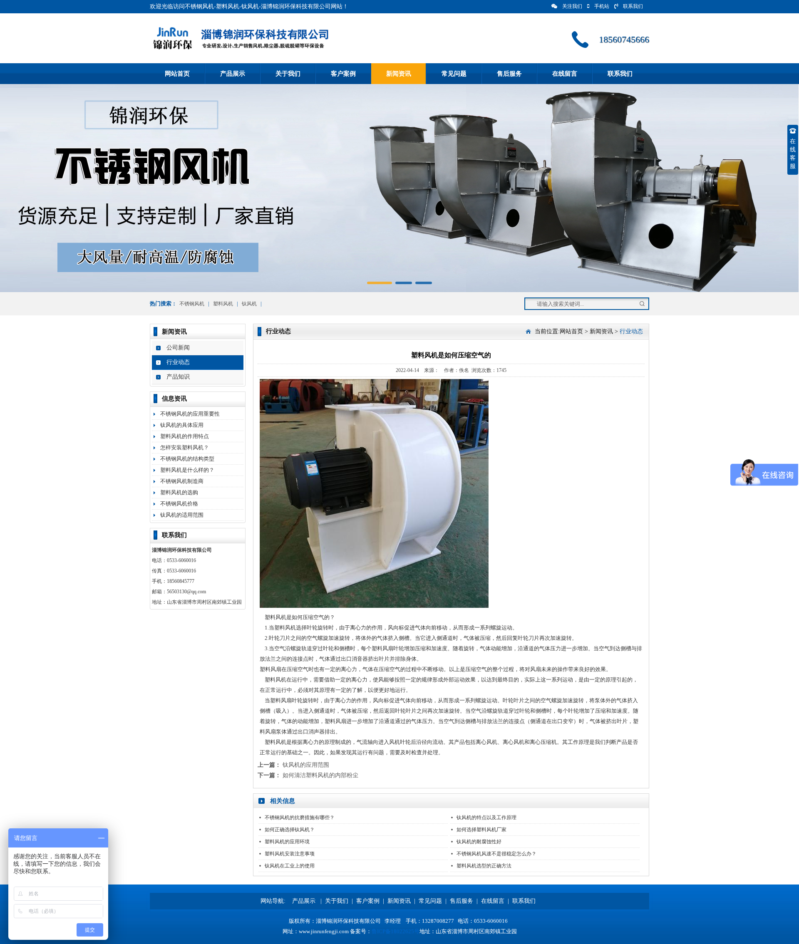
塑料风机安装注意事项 (290, 854)
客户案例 (343, 73)
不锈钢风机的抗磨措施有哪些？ (300, 817)
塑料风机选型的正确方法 (484, 866)
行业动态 (178, 362)
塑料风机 (223, 304)
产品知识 (178, 377)
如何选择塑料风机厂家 (481, 830)
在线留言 (564, 73)
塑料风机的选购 (179, 492)
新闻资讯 (398, 73)
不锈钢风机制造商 (181, 481)
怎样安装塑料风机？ (184, 447)
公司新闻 (178, 347)
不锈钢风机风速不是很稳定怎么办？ (496, 854)
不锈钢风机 (191, 304)
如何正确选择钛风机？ (290, 830)
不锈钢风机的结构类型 (187, 459)
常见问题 (454, 73)
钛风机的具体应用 (181, 425)
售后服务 (509, 73)
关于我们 (287, 73)
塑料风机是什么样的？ (187, 470)
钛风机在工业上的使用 (290, 866)
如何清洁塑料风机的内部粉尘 (320, 775)
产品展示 (232, 73)
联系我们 (633, 6)
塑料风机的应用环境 (287, 842)
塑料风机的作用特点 (184, 436)
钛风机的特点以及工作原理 (486, 817)
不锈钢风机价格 (179, 503)
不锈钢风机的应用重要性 (190, 414)
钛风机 (249, 304)
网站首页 (177, 73)
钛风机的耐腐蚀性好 (479, 842)
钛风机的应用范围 (306, 765)
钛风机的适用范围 (181, 515)
